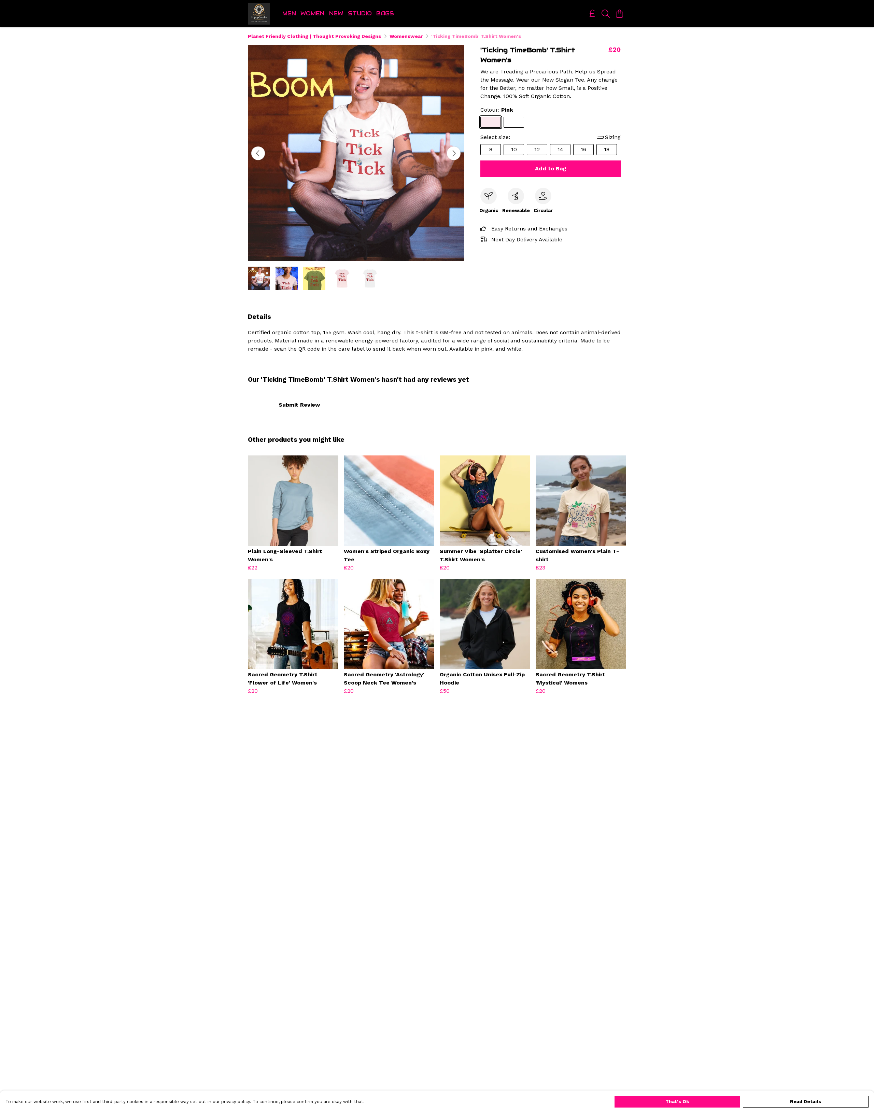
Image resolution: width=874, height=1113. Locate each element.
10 (514, 149)
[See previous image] (258, 153)
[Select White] (514, 122)
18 (606, 149)
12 (537, 149)
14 (560, 149)
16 (583, 149)
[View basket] (619, 13)
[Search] (605, 13)
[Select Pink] (490, 122)
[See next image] (454, 153)
